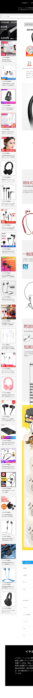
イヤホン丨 (25, 3)
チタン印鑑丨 (19, 686)
